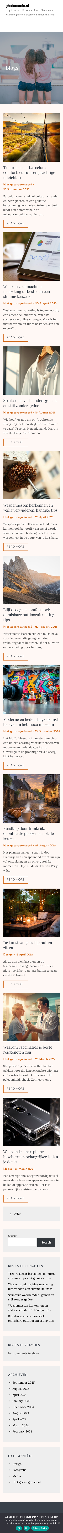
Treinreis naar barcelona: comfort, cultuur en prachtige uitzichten (29, 172)
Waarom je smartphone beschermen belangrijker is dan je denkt (30, 1156)
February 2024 (22, 1431)
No (26, 1528)
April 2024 (19, 1419)
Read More (16, 223)
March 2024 (20, 1425)
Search (12, 1236)
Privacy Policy (40, 1528)
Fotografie (19, 1470)
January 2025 (21, 1401)
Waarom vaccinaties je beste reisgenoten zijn (27, 1049)
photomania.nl (17, 5)
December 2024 (23, 1407)
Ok (18, 1528)
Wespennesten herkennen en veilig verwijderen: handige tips (30, 507)
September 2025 (23, 1382)
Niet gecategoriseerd (17, 184)
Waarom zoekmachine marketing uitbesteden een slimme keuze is (26, 291)
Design (8, 954)
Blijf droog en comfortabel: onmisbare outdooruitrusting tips (28, 614)
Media (7, 1169)
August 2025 (20, 1389)
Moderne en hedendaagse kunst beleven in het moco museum (30, 722)
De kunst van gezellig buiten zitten (27, 945)
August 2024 (20, 1413)
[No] (59, 1522)
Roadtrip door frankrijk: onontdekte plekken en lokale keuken (28, 833)
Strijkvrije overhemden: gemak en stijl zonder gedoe (30, 403)
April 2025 (19, 1395)
